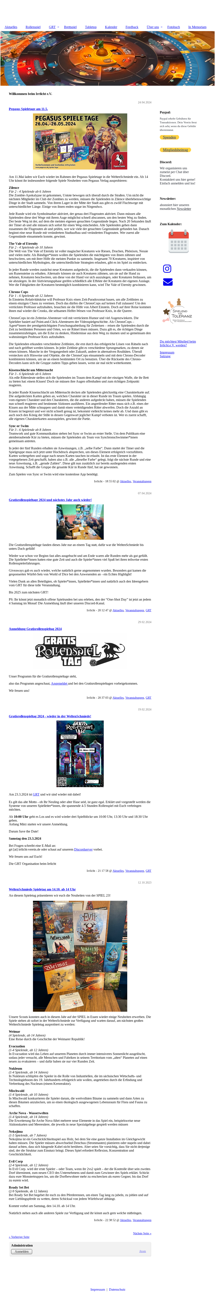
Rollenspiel (33, 27)
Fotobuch (173, 27)
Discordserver (83, 849)
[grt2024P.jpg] (80, 754)
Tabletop (91, 27)
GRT (52, 27)
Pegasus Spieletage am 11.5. (28, 109)
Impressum (167, 352)
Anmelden (22, 1251)
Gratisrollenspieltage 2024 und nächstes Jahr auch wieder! (50, 500)
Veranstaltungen (142, 481)
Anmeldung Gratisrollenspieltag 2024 (35, 629)
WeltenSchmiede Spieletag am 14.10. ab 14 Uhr (42, 889)
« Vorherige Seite (19, 1237)
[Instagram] (167, 269)
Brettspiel (70, 27)
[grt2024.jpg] (80, 522)
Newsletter (184, 208)
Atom (142, 1251)
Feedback (132, 27)
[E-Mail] (168, 282)
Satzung (165, 356)
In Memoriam (197, 27)
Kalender (111, 27)
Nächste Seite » (142, 1233)
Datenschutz (117, 1289)
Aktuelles (11, 27)
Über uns (153, 27)
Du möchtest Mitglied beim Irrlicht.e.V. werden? (178, 343)
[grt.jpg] (80, 651)
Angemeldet (59, 683)
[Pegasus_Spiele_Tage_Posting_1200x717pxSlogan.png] (80, 141)
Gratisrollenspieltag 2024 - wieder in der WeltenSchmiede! (50, 716)
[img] (107, 11)
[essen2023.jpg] (80, 956)
